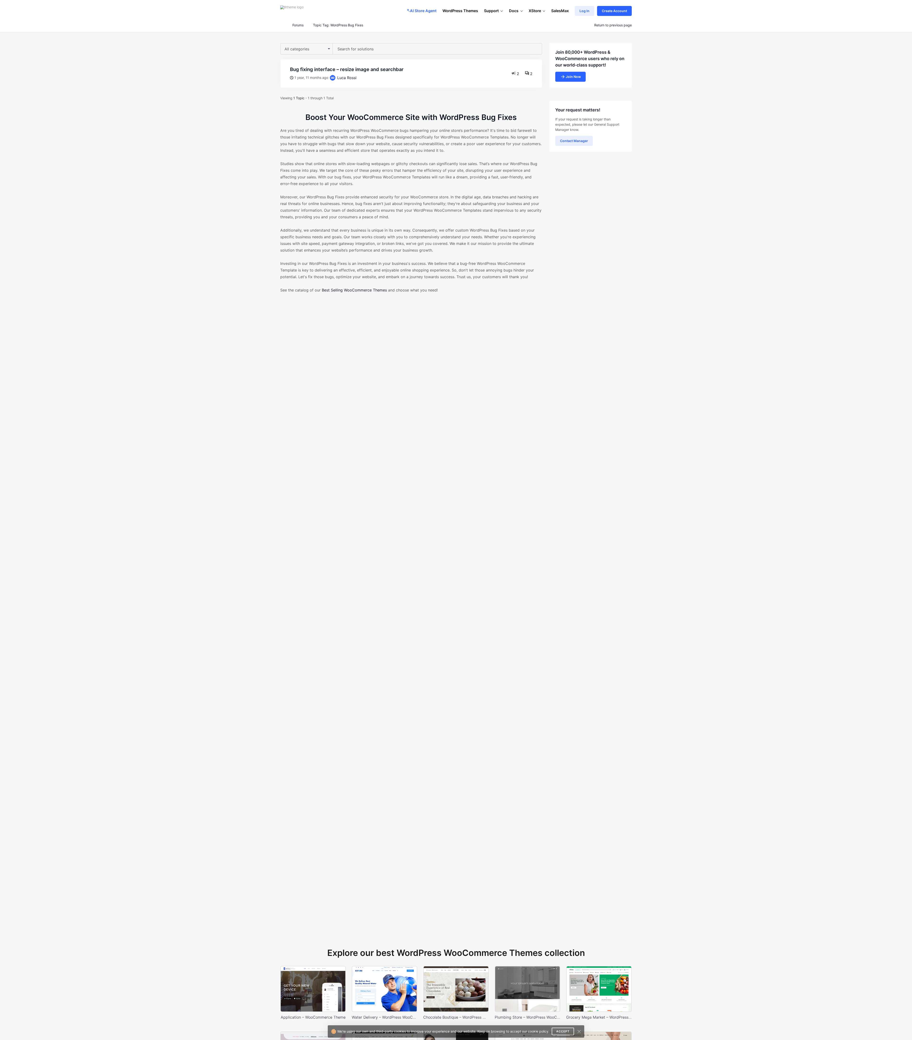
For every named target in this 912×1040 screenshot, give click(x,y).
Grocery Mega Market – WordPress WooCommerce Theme (599, 1017)
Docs (513, 10)
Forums (298, 25)
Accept (563, 1031)
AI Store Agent (423, 10)
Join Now (573, 77)
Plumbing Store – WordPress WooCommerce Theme (527, 1017)
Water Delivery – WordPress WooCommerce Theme (384, 1017)
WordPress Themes (460, 10)
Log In (584, 11)
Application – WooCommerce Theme (313, 1017)
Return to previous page (613, 25)
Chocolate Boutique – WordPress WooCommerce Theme (456, 1017)
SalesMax (560, 10)
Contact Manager (574, 141)
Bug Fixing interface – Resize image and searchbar (347, 69)
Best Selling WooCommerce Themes (354, 290)
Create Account (614, 11)
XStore (535, 10)
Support (491, 10)
